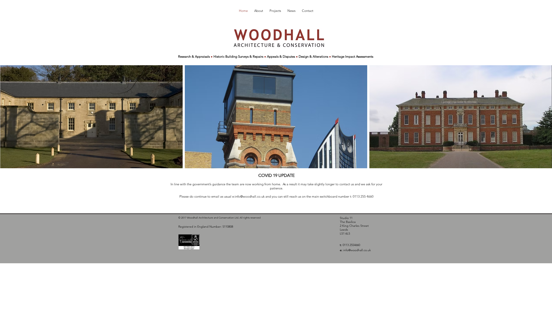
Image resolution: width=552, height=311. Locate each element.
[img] (91, 116)
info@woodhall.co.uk (250, 196)
